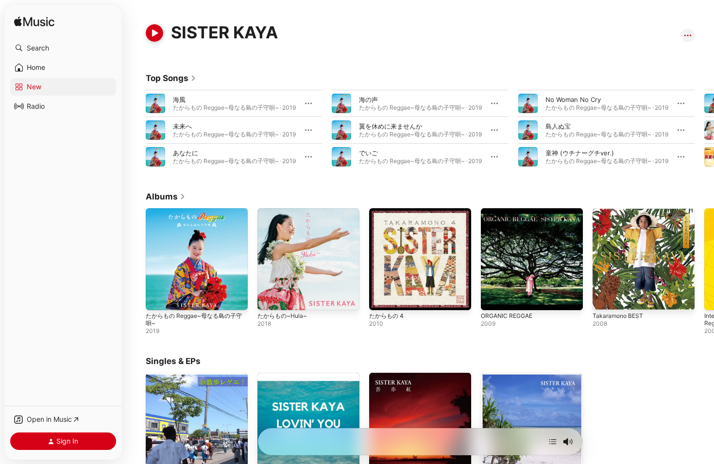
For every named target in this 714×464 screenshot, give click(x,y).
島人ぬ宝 (558, 126)
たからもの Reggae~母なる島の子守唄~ (195, 216)
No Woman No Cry (573, 99)
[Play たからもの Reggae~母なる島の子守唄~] (158, 298)
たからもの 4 (388, 212)
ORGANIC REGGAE (509, 212)
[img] (34, 22)
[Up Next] (553, 441)
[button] (63, 48)
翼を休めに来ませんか (390, 126)
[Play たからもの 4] (381, 298)
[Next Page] (704, 130)
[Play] (154, 33)
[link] (171, 78)
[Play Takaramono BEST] (604, 298)
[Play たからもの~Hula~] (269, 298)
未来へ (182, 126)
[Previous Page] (136, 130)
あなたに (185, 153)
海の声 (368, 99)
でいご (368, 153)
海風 (179, 99)
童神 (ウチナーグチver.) (579, 153)
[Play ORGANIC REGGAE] (493, 298)
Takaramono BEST (619, 212)
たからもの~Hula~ (284, 212)
